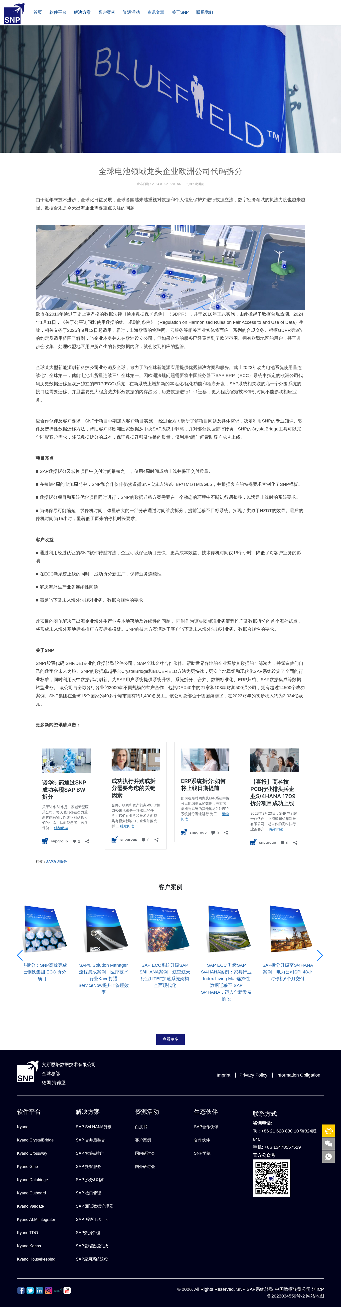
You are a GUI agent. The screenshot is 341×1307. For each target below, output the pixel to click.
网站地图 (315, 1296)
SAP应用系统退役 (92, 1259)
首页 (37, 12)
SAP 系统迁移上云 (92, 1219)
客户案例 (106, 12)
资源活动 (131, 12)
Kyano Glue (27, 1166)
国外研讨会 (145, 1166)
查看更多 (170, 1039)
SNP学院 (202, 1153)
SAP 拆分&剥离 (90, 1180)
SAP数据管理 (88, 1233)
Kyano (22, 1127)
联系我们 (204, 12)
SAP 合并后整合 (90, 1140)
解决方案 (82, 12)
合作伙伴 (202, 1140)
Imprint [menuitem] (223, 1075)
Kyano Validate (30, 1206)
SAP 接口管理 (88, 1193)
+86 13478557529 (282, 1147)
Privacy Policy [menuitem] (253, 1075)
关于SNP (180, 12)
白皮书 (141, 1127)
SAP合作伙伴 (206, 1127)
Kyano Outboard (31, 1193)
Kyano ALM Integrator (36, 1219)
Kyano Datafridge (32, 1180)
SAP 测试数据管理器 (94, 1206)
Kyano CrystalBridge (35, 1140)
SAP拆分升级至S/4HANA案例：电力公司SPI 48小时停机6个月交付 (287, 972)
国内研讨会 (145, 1153)
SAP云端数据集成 (92, 1246)
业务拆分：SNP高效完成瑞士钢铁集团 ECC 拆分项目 (42, 972)
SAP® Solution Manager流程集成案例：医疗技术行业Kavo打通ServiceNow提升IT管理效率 (103, 979)
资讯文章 (155, 12)
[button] (20, 1002)
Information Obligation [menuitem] (298, 1075)
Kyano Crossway (32, 1153)
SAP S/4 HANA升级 (94, 1127)
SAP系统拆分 (56, 862)
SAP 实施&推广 (90, 1153)
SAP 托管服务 (88, 1166)
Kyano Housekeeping (36, 1259)
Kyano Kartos (29, 1246)
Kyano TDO (27, 1233)
